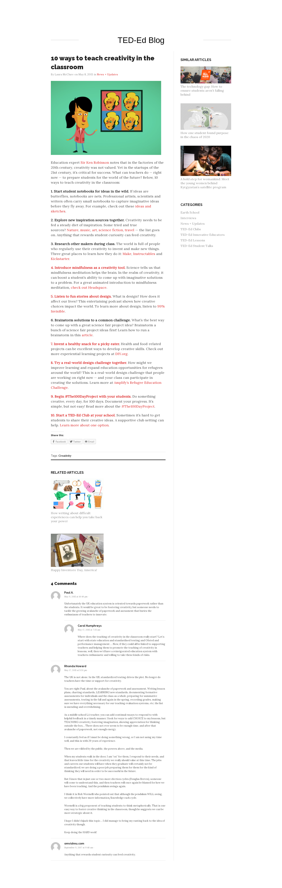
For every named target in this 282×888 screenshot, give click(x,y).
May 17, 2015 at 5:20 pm (75, 670)
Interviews (188, 218)
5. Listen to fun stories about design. (81, 296)
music (85, 230)
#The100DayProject (137, 406)
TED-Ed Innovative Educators (203, 235)
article (87, 335)
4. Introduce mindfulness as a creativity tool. (88, 267)
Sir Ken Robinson (95, 162)
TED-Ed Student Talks (197, 246)
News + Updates (193, 223)
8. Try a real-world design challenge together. (89, 362)
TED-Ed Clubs (191, 229)
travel (129, 230)
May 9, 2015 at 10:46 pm (75, 596)
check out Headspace (88, 287)
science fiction (111, 230)
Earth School (190, 212)
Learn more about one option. (84, 425)
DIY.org (121, 354)
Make (127, 254)
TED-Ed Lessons (193, 240)
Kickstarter (60, 259)
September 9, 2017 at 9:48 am (78, 847)
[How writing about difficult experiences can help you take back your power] (79, 480)
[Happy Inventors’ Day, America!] (79, 535)
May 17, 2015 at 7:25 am (89, 629)
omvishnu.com (74, 843)
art (94, 230)
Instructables (144, 254)
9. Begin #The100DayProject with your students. (91, 396)
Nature (72, 230)
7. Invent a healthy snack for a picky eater (85, 344)
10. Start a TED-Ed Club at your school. (83, 415)
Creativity (65, 455)
